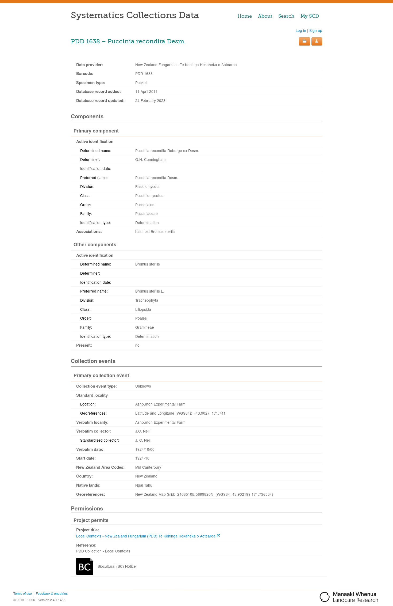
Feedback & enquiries (52, 593)
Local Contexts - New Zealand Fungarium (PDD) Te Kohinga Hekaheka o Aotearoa (145, 536)
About (265, 16)
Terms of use (22, 593)
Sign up (315, 30)
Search (286, 16)
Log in (301, 30)
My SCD (309, 16)
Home (244, 16)
